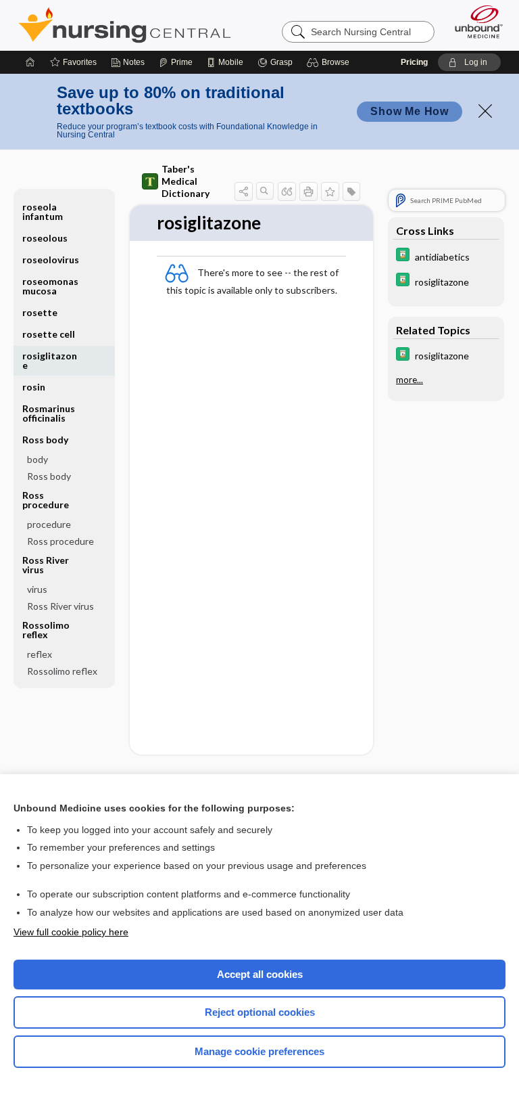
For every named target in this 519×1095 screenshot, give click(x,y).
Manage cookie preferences (259, 1051)
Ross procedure (60, 541)
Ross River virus (60, 606)
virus (37, 589)
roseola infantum (42, 211)
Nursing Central (124, 25)
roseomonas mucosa (50, 285)
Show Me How (409, 111)
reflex (39, 654)
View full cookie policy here (71, 931)
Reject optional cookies (260, 1012)
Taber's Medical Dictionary (185, 181)
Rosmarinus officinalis (48, 413)
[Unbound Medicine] (474, 21)
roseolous (45, 238)
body (37, 459)
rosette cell (48, 334)
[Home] (30, 62)
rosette (39, 312)
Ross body (49, 476)
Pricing (414, 62)
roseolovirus (50, 259)
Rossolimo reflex (62, 671)
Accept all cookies (260, 974)
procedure (49, 524)
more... (409, 379)
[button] (330, 62)
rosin (33, 387)
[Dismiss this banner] (485, 111)
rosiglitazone (49, 360)
